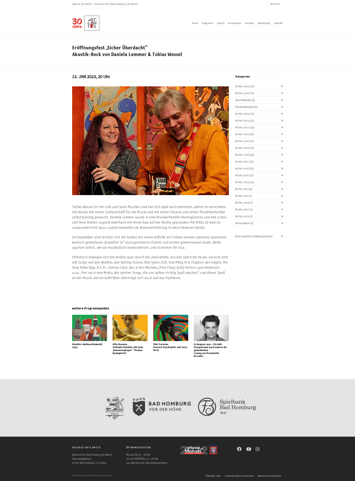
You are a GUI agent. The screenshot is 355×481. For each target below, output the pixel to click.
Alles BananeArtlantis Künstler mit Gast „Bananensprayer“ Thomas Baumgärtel (128, 349)
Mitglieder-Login (213, 476)
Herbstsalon (264, 23)
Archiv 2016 (244, 168)
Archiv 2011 (243, 196)
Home (195, 23)
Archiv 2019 (244, 148)
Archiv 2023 (244, 120)
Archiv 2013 (243, 189)
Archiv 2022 (244, 127)
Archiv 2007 (244, 209)
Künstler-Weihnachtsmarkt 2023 (87, 346)
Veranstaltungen (246, 107)
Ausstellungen (245, 100)
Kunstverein (234, 23)
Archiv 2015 (244, 175)
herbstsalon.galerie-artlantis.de (239, 476)
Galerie (220, 23)
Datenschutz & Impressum (269, 476)
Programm (207, 23)
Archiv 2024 (244, 113)
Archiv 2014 (244, 182)
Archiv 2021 (244, 134)
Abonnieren (275, 4)
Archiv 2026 (244, 93)
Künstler (249, 23)
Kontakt (278, 23)
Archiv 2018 (244, 154)
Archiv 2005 (244, 216)
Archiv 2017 (244, 161)
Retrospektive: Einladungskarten (254, 236)
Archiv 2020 (244, 141)
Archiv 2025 (244, 86)
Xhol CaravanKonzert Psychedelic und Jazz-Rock (170, 347)
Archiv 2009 (244, 202)
